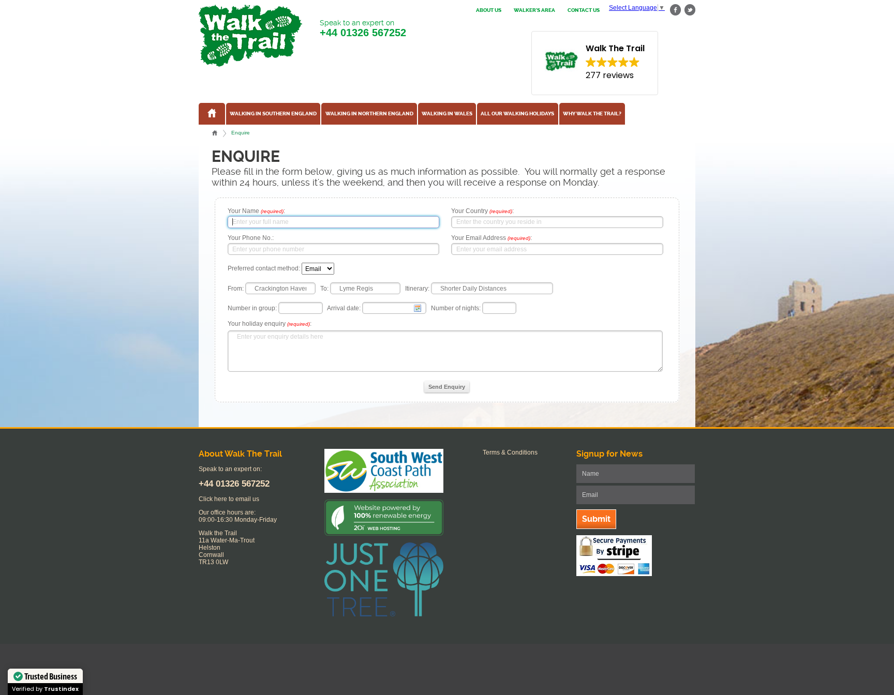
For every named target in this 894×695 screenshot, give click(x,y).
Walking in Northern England (369, 114)
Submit (596, 519)
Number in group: (252, 308)
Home (215, 133)
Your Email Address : (491, 237)
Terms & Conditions (510, 452)
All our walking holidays (517, 114)
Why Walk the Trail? (592, 114)
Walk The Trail (250, 36)
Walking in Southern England (273, 114)
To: (324, 288)
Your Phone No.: (251, 237)
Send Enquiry (446, 387)
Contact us (584, 10)
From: (236, 288)
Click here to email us (229, 499)
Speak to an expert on (363, 28)
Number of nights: (456, 308)
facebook (675, 10)
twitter (689, 10)
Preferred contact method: (264, 269)
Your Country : (482, 211)
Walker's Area (534, 10)
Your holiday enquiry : (269, 323)
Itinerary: (417, 288)
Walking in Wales (447, 114)
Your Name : (256, 211)
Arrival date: (344, 308)
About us (488, 10)
